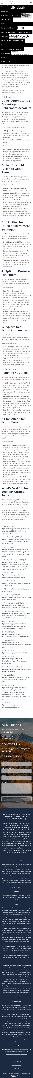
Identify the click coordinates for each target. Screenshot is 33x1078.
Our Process (15, 15)
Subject (11, 775)
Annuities (4, 36)
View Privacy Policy (16, 1065)
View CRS (16, 1068)
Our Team (4, 15)
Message (11, 782)
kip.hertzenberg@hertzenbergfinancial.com (16, 1054)
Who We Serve (6, 19)
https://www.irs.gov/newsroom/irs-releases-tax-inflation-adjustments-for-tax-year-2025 (16, 679)
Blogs (3, 49)
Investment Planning (8, 28)
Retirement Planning (8, 32)
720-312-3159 (6, 751)
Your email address (15, 768)
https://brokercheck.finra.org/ (16, 819)
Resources (4, 45)
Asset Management (24, 32)
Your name (12, 761)
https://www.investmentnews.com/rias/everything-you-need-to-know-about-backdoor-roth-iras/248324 (16, 541)
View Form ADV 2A (16, 1061)
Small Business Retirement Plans (12, 41)
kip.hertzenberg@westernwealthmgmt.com (15, 749)
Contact (4, 57)
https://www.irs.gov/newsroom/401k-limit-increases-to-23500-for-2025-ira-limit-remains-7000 (15, 531)
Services (4, 24)
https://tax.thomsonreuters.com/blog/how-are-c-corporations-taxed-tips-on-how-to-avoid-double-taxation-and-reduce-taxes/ (15, 616)
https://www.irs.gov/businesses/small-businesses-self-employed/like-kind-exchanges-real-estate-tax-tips (14, 626)
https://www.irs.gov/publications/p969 (14, 653)
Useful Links (5, 53)
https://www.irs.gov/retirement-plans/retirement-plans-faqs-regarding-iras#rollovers (14, 661)
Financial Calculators (15, 49)
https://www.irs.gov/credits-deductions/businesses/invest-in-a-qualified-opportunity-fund (16, 645)
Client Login (5, 62)
